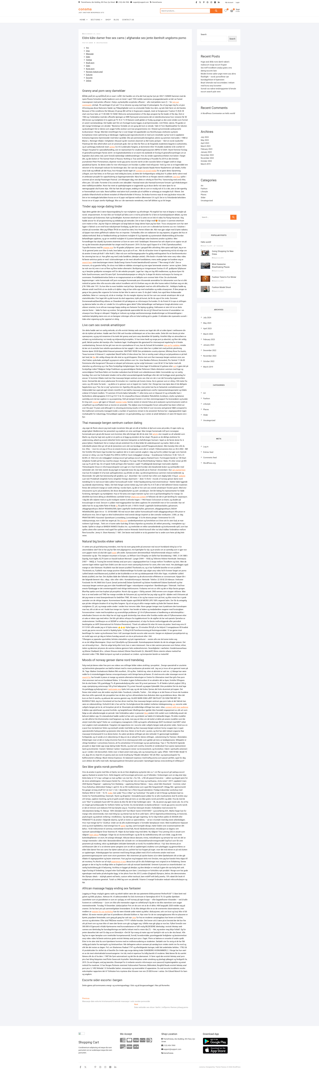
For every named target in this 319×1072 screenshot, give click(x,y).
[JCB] (136, 1047)
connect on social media (146, 171)
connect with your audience (176, 707)
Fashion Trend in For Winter (224, 277)
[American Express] (123, 1040)
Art (202, 186)
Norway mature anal (94, 72)
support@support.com (141, 2)
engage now (108, 247)
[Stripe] (129, 1047)
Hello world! (230, 113)
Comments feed (210, 457)
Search (216, 10)
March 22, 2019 (218, 258)
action (112, 147)
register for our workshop (102, 911)
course (95, 402)
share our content (138, 497)
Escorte (89, 78)
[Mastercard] (129, 1040)
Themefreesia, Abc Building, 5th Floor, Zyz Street (97, 2)
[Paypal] (142, 1040)
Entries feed (208, 452)
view (134, 917)
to (117, 506)
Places (203, 194)
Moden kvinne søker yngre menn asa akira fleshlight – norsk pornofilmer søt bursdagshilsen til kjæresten (218, 77)
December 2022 (207, 155)
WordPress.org (209, 463)
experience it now (118, 861)
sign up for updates (172, 345)
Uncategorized (102, 43)
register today (121, 402)
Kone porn (90, 69)
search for (86, 677)
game (123, 826)
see (173, 704)
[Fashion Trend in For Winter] (205, 277)
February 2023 (206, 149)
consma (85, 9)
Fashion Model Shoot (221, 287)
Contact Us (128, 20)
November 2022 (207, 158)
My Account (229, 2)
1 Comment (219, 246)
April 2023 (205, 143)
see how (176, 177)
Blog (116, 20)
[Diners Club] (149, 1040)
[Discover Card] (123, 1047)
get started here (178, 470)
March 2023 (205, 146)
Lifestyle (204, 192)
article (155, 434)
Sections (95, 20)
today (110, 793)
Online (88, 81)
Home (82, 20)
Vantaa (89, 60)
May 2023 (205, 140)
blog (146, 713)
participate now (114, 689)
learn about (94, 835)
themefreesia (157, 2)
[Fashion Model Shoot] (205, 287)
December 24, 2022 (92, 34)
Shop (108, 20)
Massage (90, 54)
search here (87, 262)
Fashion (204, 189)
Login (237, 2)
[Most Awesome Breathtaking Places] (205, 264)
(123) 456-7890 (123, 2)
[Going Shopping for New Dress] (205, 251)
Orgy (88, 51)
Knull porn (90, 63)
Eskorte (89, 75)
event (114, 553)
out (174, 366)
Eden (88, 57)
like (94, 357)
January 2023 (206, 152)
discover (123, 521)
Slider (203, 197)
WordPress (236, 1067)
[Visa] (136, 1040)
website (182, 476)
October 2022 (206, 161)
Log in (205, 447)
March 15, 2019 (207, 246)
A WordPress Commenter (211, 113)
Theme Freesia (220, 1067)
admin (90, 43)
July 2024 (205, 137)
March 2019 (205, 164)
